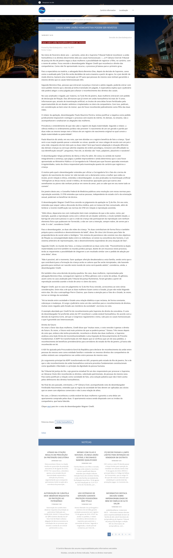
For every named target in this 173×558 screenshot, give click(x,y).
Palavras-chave (47, 422)
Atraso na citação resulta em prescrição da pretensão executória (56, 455)
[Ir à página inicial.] (41, 11)
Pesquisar (39, 2)
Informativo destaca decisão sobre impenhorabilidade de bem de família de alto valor (116, 498)
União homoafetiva (64, 422)
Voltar (43, 433)
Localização (123, 10)
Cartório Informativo (108, 10)
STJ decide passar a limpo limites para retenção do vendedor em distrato (116, 455)
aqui (49, 406)
